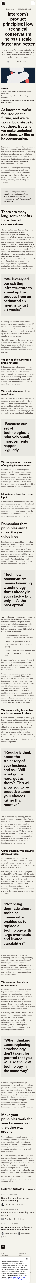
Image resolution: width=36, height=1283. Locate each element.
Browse (31, 1189)
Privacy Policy (6, 1279)
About (3, 1253)
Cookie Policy (17, 1279)
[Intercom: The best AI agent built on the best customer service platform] (3, 3)
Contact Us (22, 1253)
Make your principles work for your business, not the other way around (17, 101)
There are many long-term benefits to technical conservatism (16, 92)
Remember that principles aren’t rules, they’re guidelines (15, 97)
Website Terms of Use (18, 1277)
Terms (20, 1255)
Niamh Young (25, 1234)
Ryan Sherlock (10, 1219)
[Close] (27, 1259)
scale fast (26, 237)
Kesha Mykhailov (11, 1234)
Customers (4, 1255)
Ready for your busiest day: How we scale (17, 1213)
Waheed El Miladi (15, 62)
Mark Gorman (9, 1204)
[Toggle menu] (32, 3)
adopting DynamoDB (26, 865)
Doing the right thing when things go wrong (15, 1199)
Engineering (10, 9)
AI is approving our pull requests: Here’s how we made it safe (18, 1228)
